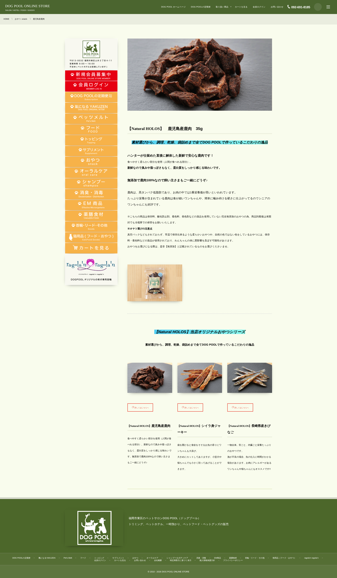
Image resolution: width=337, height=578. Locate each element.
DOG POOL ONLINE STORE (27, 6)
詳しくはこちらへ (142, 407)
